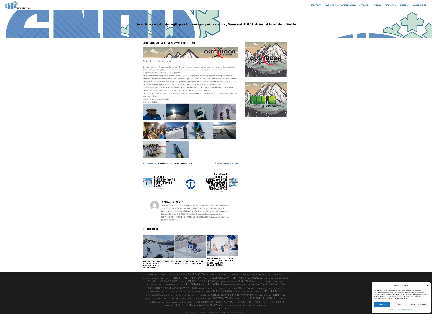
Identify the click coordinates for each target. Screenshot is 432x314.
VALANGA (199, 305)
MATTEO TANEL (242, 291)
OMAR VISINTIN (249, 294)
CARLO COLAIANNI (164, 278)
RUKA (281, 298)
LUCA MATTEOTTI (261, 288)
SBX (285, 298)
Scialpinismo (186, 163)
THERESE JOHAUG (261, 302)
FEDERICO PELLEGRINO (204, 284)
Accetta (382, 305)
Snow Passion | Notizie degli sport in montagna (170, 24)
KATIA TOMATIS (230, 288)
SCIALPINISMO (152, 302)
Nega (399, 305)
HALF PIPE (216, 288)
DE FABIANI (222, 281)
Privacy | (221, 308)
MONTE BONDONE (174, 295)
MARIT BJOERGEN (204, 291)
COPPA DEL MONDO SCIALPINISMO (162, 281)
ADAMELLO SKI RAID (166, 274)
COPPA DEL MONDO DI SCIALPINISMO (242, 278)
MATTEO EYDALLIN (225, 291)
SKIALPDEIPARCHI (188, 302)
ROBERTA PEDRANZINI (242, 298)
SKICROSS (197, 302)
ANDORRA (210, 274)
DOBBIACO (268, 281)
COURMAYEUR (182, 281)
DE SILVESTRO (258, 281)
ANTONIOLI (236, 274)
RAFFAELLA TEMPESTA (206, 298)
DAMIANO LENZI (195, 281)
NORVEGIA (236, 295)
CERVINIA (177, 277)
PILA (169, 298)
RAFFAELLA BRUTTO (193, 298)
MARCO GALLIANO (189, 291)
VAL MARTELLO (244, 305)
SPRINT (250, 301)
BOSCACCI (283, 274)
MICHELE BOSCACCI (156, 294)
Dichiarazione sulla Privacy (406, 310)
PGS (283, 295)
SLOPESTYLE (205, 302)
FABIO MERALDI (180, 285)
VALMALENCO (233, 305)
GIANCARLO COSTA (272, 284)
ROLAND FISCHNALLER (264, 298)
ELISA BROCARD (152, 285)
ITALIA (222, 288)
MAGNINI (150, 291)
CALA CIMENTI (147, 278)
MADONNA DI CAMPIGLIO (276, 288)
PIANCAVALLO (149, 298)
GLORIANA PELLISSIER (187, 288)
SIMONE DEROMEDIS (175, 302)
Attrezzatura (216, 24)
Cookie (227, 308)
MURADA (184, 295)
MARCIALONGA (176, 292)
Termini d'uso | (214, 308)
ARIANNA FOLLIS (246, 274)
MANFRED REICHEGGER (162, 292)
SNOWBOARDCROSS (234, 301)
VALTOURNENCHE (255, 305)
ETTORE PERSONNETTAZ (167, 285)
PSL (184, 298)
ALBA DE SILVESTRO (196, 274)
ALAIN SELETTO (179, 274)
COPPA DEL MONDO (214, 277)
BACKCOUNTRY (258, 274)
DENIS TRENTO (231, 281)
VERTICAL (264, 305)
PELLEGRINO (276, 295)
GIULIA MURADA (169, 288)
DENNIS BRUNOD (245, 281)
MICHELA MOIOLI (274, 291)
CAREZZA (154, 278)
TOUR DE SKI (276, 301)
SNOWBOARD (216, 302)
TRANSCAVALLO (169, 305)
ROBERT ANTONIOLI (223, 298)
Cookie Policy (392, 310)
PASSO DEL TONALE (264, 295)
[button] (427, 285)
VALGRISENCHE (223, 305)
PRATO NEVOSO (176, 298)
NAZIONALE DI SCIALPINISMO (220, 295)
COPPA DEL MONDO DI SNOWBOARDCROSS (274, 278)
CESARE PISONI (193, 277)
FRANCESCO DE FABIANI (246, 284)
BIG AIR (267, 274)
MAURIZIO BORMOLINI (254, 291)
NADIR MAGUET (193, 295)
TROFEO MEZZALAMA (186, 305)
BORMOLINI (274, 274)
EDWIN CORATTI (278, 281)
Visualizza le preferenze (418, 305)
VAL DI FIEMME (210, 305)
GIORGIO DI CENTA (154, 288)
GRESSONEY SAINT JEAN (205, 288)
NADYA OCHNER (204, 295)
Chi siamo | (206, 308)
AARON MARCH (152, 274)
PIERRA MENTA (160, 298)
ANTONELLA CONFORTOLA (223, 274)
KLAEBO (239, 288)
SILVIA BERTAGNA (163, 302)
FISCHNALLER (227, 285)
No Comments (223, 163)
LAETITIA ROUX (249, 288)
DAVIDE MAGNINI (211, 281)
